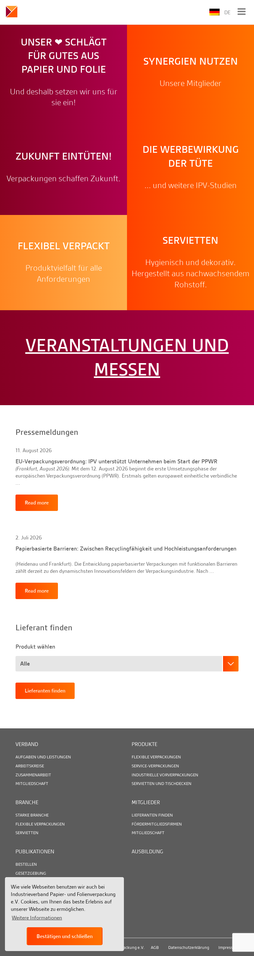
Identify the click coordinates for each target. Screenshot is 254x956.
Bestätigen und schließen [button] (65, 936)
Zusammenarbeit (33, 775)
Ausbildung (147, 851)
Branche (26, 802)
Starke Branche (32, 815)
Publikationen (34, 851)
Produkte (144, 744)
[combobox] (127, 663)
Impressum (228, 947)
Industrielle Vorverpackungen (165, 775)
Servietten (26, 832)
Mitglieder (146, 802)
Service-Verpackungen (155, 766)
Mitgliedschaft (31, 783)
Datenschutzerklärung (188, 947)
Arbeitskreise (29, 766)
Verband (26, 744)
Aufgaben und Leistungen (43, 757)
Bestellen (26, 864)
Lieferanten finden (45, 690)
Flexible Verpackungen (156, 757)
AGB (155, 947)
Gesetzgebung (30, 873)
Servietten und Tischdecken (161, 783)
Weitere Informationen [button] (37, 917)
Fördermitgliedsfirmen (157, 824)
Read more (64, 103)
